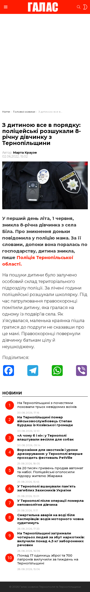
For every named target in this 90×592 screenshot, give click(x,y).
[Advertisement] (45, 63)
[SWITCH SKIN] (85, 7)
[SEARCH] (78, 6)
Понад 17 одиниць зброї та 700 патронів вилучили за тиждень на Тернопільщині (47, 559)
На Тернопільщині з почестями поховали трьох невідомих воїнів (47, 405)
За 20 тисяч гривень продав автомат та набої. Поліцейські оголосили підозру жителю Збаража (50, 472)
